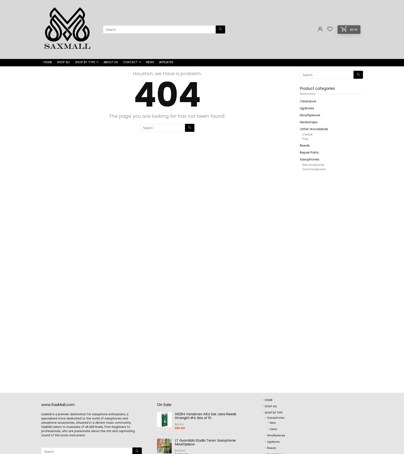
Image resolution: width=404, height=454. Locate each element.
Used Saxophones (314, 169)
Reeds (305, 145)
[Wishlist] (329, 29)
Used (273, 429)
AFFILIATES (166, 62)
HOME (48, 62)
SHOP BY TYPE (85, 62)
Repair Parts (309, 152)
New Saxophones (313, 165)
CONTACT (130, 62)
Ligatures (307, 108)
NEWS (150, 62)
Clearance (308, 101)
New (273, 423)
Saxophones (309, 159)
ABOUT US (111, 62)
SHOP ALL (63, 62)
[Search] (220, 29)
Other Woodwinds (314, 129)
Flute (305, 139)
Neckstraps (309, 122)
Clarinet (307, 134)
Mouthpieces (310, 115)
